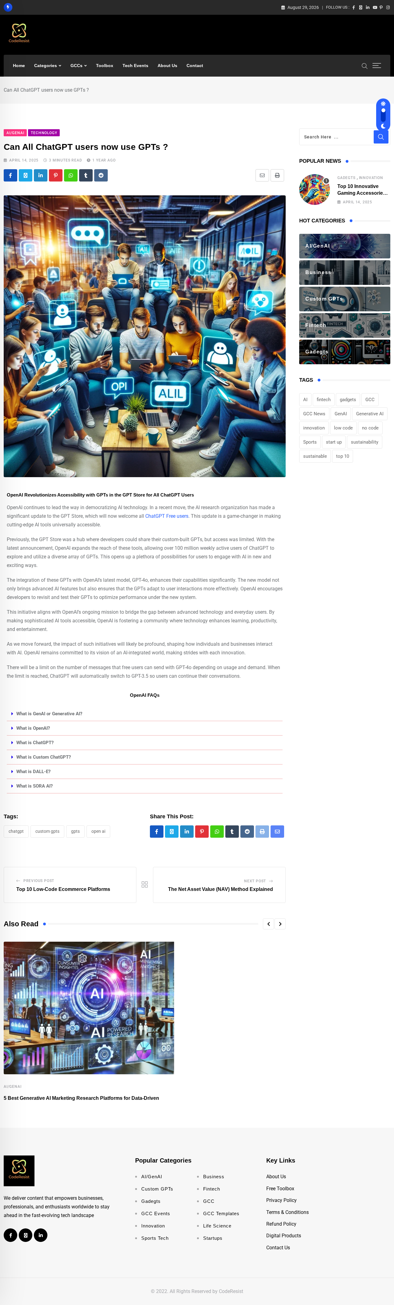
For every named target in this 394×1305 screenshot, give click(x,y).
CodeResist (231, 1291)
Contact (195, 65)
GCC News (314, 414)
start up (334, 442)
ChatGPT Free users (166, 516)
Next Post (255, 881)
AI (305, 399)
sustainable (315, 456)
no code (370, 428)
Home (19, 65)
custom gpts (47, 831)
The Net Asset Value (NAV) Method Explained (220, 889)
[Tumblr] (86, 175)
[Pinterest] (55, 175)
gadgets (348, 399)
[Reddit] (101, 175)
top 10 (342, 456)
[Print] (277, 175)
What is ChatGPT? (35, 742)
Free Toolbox (280, 1188)
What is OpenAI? (33, 728)
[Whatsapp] (71, 175)
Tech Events (135, 65)
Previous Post (38, 881)
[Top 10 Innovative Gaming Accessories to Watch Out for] (314, 189)
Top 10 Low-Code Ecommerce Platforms (63, 889)
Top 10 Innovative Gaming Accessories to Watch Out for (361, 193)
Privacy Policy (281, 1200)
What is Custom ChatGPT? (43, 757)
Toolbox (104, 65)
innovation (314, 428)
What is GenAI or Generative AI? (49, 713)
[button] (145, 714)
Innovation (371, 178)
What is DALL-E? (33, 771)
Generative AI (370, 414)
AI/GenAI (12, 1086)
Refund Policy (281, 1224)
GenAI (341, 414)
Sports (310, 442)
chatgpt (16, 831)
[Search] (365, 65)
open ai (98, 831)
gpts (75, 831)
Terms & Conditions (287, 1212)
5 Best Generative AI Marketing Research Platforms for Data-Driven (81, 1098)
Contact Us (278, 1248)
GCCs (76, 65)
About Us (167, 65)
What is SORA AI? (34, 786)
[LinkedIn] (40, 175)
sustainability (364, 442)
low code (343, 428)
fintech (324, 399)
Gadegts (346, 178)
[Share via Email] (262, 175)
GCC (370, 399)
